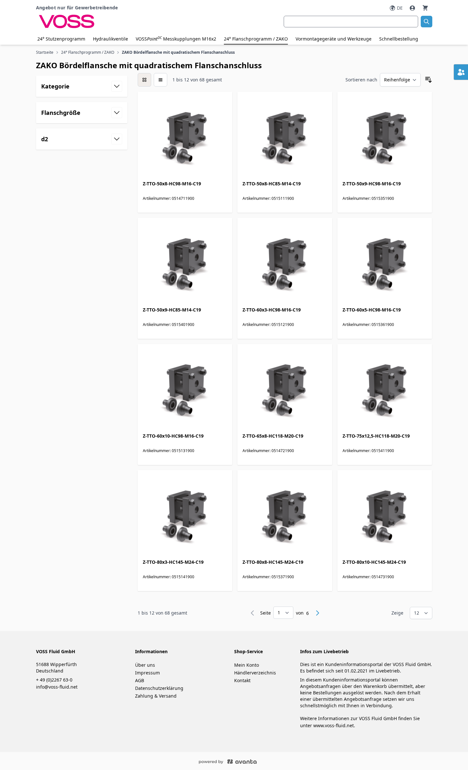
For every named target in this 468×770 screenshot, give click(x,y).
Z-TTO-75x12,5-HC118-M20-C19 (376, 436)
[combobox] (351, 21)
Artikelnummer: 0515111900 (268, 198)
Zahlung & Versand (156, 696)
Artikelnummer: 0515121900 (268, 324)
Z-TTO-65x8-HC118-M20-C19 (273, 436)
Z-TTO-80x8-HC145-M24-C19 (273, 562)
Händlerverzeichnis (255, 673)
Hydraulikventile (110, 39)
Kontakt (242, 680)
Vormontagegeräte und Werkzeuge (334, 39)
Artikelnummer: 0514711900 (168, 198)
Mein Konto (246, 665)
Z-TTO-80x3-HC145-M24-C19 (173, 562)
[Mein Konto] (413, 8)
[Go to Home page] (102, 22)
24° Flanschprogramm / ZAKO (256, 39)
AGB (139, 680)
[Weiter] (317, 613)
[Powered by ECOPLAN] (247, 761)
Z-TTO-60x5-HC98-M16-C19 (372, 310)
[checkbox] (144, 80)
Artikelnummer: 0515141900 (168, 577)
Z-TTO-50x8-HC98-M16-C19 (172, 184)
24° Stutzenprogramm (61, 39)
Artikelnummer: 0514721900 (268, 450)
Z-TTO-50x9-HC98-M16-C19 (372, 184)
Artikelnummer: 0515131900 (168, 450)
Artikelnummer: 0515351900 (368, 198)
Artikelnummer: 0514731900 (368, 577)
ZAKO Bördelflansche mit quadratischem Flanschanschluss (178, 52)
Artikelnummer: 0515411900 (368, 450)
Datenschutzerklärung (159, 688)
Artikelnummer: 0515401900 (168, 324)
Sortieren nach (361, 80)
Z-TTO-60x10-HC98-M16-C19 (173, 436)
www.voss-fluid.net (333, 725)
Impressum (147, 673)
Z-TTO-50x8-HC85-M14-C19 (272, 184)
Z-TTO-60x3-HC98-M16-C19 (272, 310)
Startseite (44, 52)
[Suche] (426, 21)
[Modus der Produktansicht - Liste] (160, 80)
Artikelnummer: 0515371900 (268, 577)
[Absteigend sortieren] (428, 80)
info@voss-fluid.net (57, 687)
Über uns (145, 665)
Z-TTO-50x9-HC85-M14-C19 (172, 310)
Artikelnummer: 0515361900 (368, 324)
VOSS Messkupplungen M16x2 (176, 38)
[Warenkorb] (425, 8)
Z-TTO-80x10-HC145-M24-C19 (374, 562)
